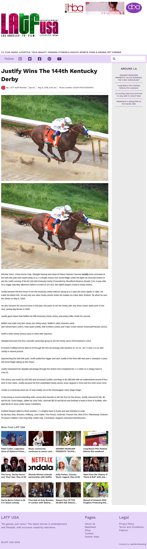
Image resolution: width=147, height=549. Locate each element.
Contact (89, 533)
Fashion (52, 52)
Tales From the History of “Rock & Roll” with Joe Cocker (95, 475)
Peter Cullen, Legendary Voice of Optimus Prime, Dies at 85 (12, 450)
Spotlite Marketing (138, 544)
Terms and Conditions (131, 527)
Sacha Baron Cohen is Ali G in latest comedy (13, 501)
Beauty (42, 52)
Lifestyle (25, 52)
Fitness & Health (68, 52)
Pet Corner (114, 52)
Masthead (90, 527)
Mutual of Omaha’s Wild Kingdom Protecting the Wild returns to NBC (94, 501)
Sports (84, 52)
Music (14, 52)
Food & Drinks (97, 52)
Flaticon (123, 530)
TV (2, 52)
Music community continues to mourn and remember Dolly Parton (40, 450)
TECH (34, 52)
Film (7, 52)
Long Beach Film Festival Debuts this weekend (95, 450)
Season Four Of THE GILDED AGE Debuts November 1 (65, 501)
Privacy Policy (126, 523)
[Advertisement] (104, 32)
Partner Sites (92, 536)
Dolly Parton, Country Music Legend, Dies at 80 (68, 475)
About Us (90, 523)
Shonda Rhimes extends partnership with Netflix (40, 475)
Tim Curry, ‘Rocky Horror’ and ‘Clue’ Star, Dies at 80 (13, 475)
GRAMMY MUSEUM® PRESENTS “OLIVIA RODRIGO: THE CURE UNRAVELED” (66, 450)
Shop (88, 530)
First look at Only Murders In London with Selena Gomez (41, 501)
